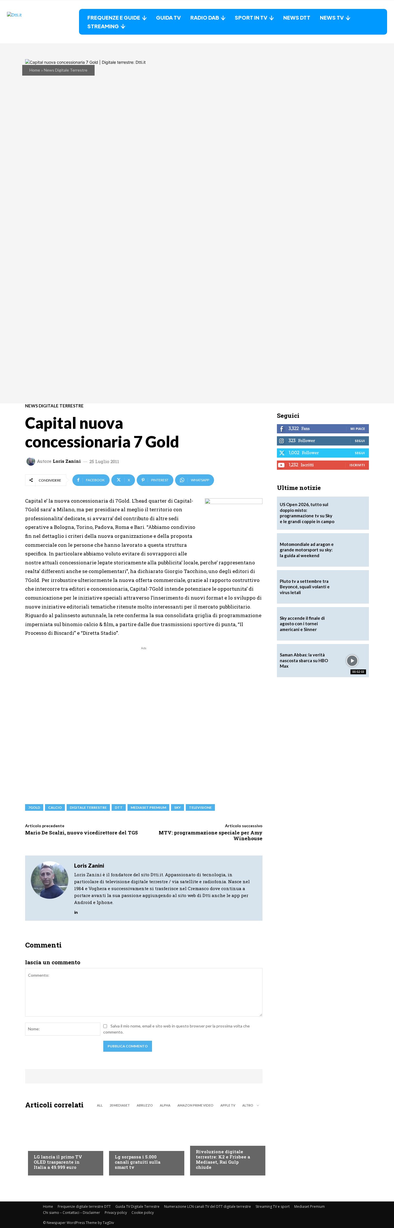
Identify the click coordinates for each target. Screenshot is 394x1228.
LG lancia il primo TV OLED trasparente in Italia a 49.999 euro (58, 1162)
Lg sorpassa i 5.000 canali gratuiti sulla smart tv (137, 1162)
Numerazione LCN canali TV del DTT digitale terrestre (207, 1206)
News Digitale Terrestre (65, 70)
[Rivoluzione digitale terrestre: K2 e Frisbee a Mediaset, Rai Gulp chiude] (224, 1144)
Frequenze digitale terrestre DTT (84, 1206)
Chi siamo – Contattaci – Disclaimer (71, 1212)
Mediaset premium (148, 807)
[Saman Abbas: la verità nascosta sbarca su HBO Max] (352, 661)
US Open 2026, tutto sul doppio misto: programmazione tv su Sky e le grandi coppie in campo (307, 513)
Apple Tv (227, 1105)
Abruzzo (145, 1105)
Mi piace (357, 428)
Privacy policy (116, 1212)
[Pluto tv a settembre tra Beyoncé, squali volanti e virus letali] (352, 587)
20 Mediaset (120, 1105)
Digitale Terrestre (88, 807)
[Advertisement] (143, 722)
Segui (360, 441)
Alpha (165, 1105)
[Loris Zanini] (32, 461)
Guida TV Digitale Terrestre (137, 1206)
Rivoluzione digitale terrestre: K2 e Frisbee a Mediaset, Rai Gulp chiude (223, 1159)
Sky (177, 807)
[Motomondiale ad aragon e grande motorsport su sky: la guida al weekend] (352, 550)
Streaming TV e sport (273, 1206)
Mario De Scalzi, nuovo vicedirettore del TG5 (81, 832)
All (100, 1105)
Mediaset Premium (309, 1206)
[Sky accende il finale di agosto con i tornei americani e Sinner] (352, 624)
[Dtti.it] (43, 22)
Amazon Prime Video (195, 1105)
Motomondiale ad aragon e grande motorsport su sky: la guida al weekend (307, 550)
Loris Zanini (67, 461)
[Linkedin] (76, 911)
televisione (200, 807)
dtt (119, 807)
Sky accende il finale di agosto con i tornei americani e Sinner (302, 623)
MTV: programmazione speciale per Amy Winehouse (210, 835)
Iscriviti (357, 465)
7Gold (34, 807)
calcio (55, 807)
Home (34, 70)
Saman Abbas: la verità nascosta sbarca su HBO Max (304, 660)
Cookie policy (143, 1212)
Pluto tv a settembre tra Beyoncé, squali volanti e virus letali (305, 587)
